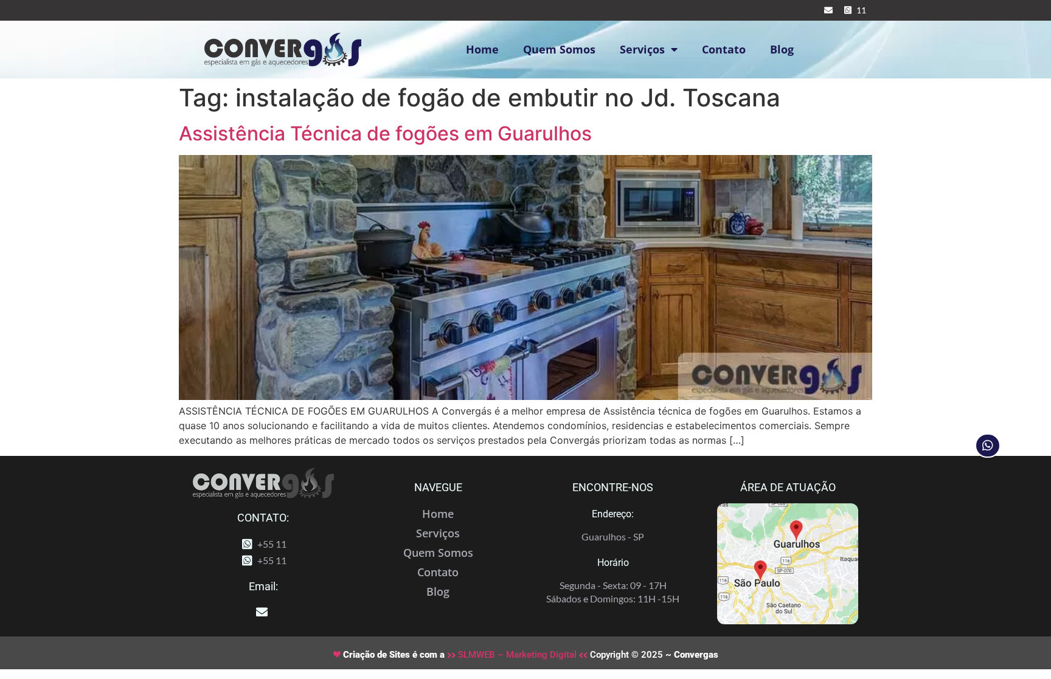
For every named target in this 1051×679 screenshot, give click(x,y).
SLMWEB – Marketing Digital (517, 654)
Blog (782, 49)
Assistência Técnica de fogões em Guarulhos (385, 133)
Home (482, 49)
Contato (724, 49)
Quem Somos (559, 49)
